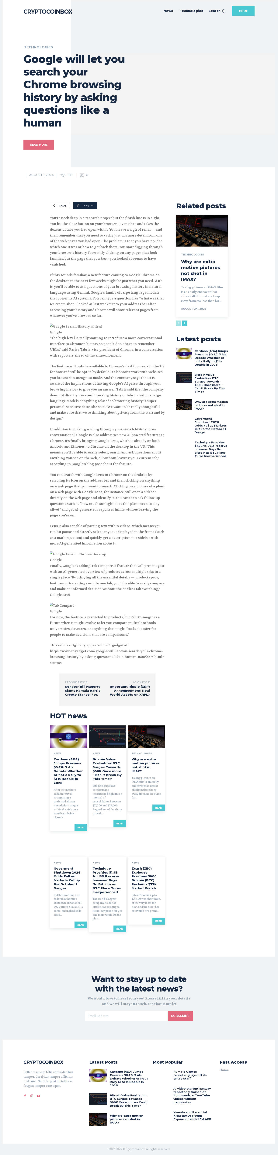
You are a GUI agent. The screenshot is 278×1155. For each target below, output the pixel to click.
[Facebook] (24, 1095)
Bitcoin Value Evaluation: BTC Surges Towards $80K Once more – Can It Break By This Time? (107, 769)
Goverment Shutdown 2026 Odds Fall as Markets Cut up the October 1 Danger (67, 878)
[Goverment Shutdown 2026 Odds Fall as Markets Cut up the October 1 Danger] (68, 845)
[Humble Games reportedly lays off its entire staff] (162, 1075)
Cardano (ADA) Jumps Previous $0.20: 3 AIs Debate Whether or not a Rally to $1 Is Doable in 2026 (68, 771)
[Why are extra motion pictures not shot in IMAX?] (146, 736)
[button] (217, 11)
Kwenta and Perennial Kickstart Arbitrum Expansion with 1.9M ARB (192, 1115)
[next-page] (184, 323)
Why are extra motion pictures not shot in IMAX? (146, 765)
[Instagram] (31, 1095)
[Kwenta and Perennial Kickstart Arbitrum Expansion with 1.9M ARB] (162, 1116)
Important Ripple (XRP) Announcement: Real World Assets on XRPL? (130, 690)
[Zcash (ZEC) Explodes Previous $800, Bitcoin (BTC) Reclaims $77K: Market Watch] (146, 845)
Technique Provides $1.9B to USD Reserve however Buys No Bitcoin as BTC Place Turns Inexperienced (107, 880)
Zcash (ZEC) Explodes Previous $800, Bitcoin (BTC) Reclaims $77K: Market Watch (145, 878)
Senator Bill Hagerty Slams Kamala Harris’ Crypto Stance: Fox (83, 690)
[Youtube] (38, 1095)
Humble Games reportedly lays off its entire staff (190, 1075)
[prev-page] (178, 323)
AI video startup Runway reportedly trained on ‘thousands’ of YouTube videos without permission (192, 1095)
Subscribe (180, 1016)
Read (80, 827)
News (57, 753)
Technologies (38, 47)
